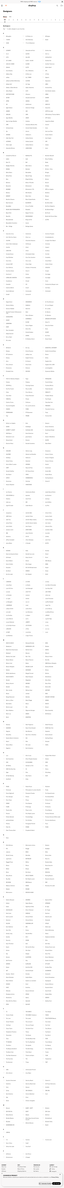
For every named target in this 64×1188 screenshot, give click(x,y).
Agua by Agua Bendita (11, 121)
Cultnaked (47, 291)
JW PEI (47, 543)
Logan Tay (47, 605)
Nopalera (47, 731)
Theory (27, 1031)
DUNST (47, 332)
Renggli (27, 848)
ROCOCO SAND (29, 892)
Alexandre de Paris (30, 50)
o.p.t (7, 755)
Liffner (27, 628)
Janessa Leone (9, 529)
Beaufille (8, 216)
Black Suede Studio (30, 199)
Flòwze (27, 399)
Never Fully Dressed (30, 728)
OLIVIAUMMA (29, 762)
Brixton (47, 179)
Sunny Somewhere (49, 977)
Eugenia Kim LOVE (50, 364)
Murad (46, 707)
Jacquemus (8, 512)
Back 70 (8, 162)
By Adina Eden (49, 202)
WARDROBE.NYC (10, 1125)
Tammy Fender (9, 1015)
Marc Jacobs (9, 690)
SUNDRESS (48, 970)
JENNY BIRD (29, 529)
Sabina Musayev (10, 899)
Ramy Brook (9, 875)
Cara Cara (8, 260)
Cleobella (28, 277)
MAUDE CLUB (29, 666)
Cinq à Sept (28, 264)
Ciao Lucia (28, 260)
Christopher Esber (30, 254)
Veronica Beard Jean (31, 1083)
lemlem (27, 598)
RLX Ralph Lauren (30, 879)
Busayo (47, 196)
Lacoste (8, 591)
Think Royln (29, 1052)
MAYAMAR (28, 670)
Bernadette (28, 172)
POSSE (27, 827)
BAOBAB (8, 189)
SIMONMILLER (29, 923)
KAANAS (8, 550)
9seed (46, 39)
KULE (46, 574)
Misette (47, 646)
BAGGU (8, 169)
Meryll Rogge (29, 700)
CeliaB (7, 294)
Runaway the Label (50, 885)
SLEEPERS (28, 957)
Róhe (46, 852)
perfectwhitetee (10, 820)
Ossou (46, 769)
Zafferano (8, 1154)
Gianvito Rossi (9, 443)
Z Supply (28, 1157)
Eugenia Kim (48, 361)
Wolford (47, 1114)
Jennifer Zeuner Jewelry (31, 523)
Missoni (47, 653)
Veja (7, 1097)
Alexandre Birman (10, 148)
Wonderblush (48, 1118)
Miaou (27, 703)
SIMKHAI (28, 913)
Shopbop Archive (10, 994)
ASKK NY (47, 104)
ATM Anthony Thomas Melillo (52, 114)
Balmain (8, 182)
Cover (46, 281)
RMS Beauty (29, 882)
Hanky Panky (9, 461)
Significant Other (30, 906)
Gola (27, 423)
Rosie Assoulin (49, 865)
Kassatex (8, 567)
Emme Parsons (29, 351)
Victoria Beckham (30, 1094)
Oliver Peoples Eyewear (31, 759)
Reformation (9, 892)
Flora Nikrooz (29, 392)
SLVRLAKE (28, 963)
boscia (27, 223)
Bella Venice (29, 165)
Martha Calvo (29, 649)
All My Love (28, 74)
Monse (47, 670)
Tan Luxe (8, 1018)
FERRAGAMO (9, 412)
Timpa (27, 1062)
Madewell (8, 653)
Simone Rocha (29, 920)
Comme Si (28, 294)
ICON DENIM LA (10, 495)
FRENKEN (47, 405)
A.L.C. (7, 53)
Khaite (27, 560)
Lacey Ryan (9, 585)
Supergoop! (48, 980)
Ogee (7, 772)
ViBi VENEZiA (29, 1090)
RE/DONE (8, 882)
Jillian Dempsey (29, 539)
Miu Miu (47, 659)
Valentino (8, 1083)
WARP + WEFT (29, 1108)
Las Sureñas (9, 615)
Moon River (48, 683)
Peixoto (8, 813)
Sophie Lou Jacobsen (31, 980)
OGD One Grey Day (10, 769)
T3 (6, 1011)
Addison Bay (9, 74)
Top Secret (47, 1031)
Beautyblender (9, 219)
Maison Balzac (9, 659)
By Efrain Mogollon (50, 206)
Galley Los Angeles (10, 423)
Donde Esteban (29, 332)
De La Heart (9, 337)
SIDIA (7, 1004)
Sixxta (27, 930)
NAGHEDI (8, 728)
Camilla (8, 247)
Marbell (8, 686)
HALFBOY (8, 454)
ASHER (47, 97)
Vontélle (47, 1087)
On (26, 769)
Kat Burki (8, 570)
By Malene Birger (49, 209)
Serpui (7, 967)
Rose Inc (47, 858)
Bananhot (8, 186)
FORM (27, 409)
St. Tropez (47, 910)
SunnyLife (47, 974)
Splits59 (28, 1004)
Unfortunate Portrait (31, 1069)
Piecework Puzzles (30, 793)
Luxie (46, 632)
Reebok (8, 889)
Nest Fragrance (29, 724)
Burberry (47, 192)
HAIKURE (8, 451)
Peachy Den (9, 810)
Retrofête (28, 855)
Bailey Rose (9, 175)
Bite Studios (29, 192)
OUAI (46, 775)
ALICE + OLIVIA (29, 60)
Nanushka (8, 734)
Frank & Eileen (49, 382)
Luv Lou (47, 628)
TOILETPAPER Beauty (50, 1018)
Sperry (27, 997)
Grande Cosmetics (30, 443)
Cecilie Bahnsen (10, 291)
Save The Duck (9, 943)
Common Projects (49, 233)
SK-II (27, 937)
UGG (7, 1069)
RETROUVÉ (28, 858)
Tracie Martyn (48, 1042)
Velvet (7, 1100)
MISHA (47, 649)
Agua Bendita (9, 117)
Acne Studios (9, 70)
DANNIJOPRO (9, 316)
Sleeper (27, 953)
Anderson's (28, 134)
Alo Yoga (28, 84)
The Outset (28, 1035)
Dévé (27, 312)
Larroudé (8, 612)
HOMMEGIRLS (29, 477)
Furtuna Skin (48, 415)
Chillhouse (28, 244)
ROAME (27, 889)
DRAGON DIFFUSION (50, 318)
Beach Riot (8, 212)
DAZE (7, 326)
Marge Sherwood (10, 697)
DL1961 (27, 322)
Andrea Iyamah (29, 141)
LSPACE (47, 615)
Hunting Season (49, 477)
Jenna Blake (9, 543)
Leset (27, 605)
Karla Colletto (9, 564)
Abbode (8, 67)
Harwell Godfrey (10, 471)
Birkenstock (29, 186)
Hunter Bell (48, 471)
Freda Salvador (49, 388)
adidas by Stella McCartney (13, 80)
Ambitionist (28, 104)
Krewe (46, 570)
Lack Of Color (9, 588)
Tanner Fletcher (10, 1021)
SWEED (47, 997)
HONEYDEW (29, 484)
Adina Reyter (9, 91)
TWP (46, 1062)
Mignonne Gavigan (30, 710)
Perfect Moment (10, 816)
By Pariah (47, 212)
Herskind (28, 461)
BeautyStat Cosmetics (11, 223)
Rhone (27, 865)
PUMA (46, 827)
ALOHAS (28, 80)
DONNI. (27, 335)
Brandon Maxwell (49, 155)
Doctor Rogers (29, 325)
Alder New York (10, 138)
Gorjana (28, 440)
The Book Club (9, 1052)
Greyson (47, 423)
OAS (7, 762)
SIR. (27, 926)
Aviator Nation (49, 134)
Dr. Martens (48, 315)
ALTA (27, 91)
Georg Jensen (9, 440)
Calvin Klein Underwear (12, 244)
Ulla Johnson (9, 1073)
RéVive (27, 862)
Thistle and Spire (30, 1055)
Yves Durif (28, 1146)
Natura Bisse (9, 744)
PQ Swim (47, 786)
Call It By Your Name (11, 237)
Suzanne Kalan (49, 987)
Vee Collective (9, 1094)
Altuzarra (28, 94)
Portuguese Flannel (30, 823)
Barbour (8, 192)
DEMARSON (29, 302)
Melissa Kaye (29, 690)
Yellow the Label (10, 1146)
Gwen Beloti (48, 443)
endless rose (29, 354)
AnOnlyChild (48, 57)
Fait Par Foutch (10, 388)
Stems (46, 933)
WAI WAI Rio (9, 1111)
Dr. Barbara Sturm (30, 339)
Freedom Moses (49, 395)
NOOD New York (49, 728)
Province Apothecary (50, 820)
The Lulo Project (30, 1025)
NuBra (46, 744)
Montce (47, 673)
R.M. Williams (9, 845)
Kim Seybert (29, 574)
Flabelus (28, 382)
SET (7, 970)
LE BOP (8, 632)
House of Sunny (49, 461)
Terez (7, 1038)
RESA (27, 852)
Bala (7, 179)
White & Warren (29, 1123)
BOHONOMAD (29, 216)
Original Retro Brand (50, 755)
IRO (26, 502)
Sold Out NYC (29, 967)
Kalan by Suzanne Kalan (12, 554)
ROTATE (47, 868)
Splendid (28, 1001)
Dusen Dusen (48, 339)
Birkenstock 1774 (30, 189)
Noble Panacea (49, 724)
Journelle (47, 533)
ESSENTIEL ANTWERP (51, 347)
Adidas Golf (9, 84)
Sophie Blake (29, 977)
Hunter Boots (48, 474)
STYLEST (47, 963)
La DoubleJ (8, 595)
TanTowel (8, 1025)
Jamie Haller (9, 526)
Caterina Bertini (10, 287)
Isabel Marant (29, 505)
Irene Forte (28, 498)
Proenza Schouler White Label (52, 816)
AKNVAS (8, 134)
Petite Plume (29, 786)
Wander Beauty (10, 1118)
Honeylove (47, 451)
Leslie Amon (29, 608)
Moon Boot (48, 680)
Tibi (26, 1058)
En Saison (28, 361)
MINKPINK (28, 717)
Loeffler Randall (49, 602)
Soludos (28, 974)
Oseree (47, 759)
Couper (47, 270)
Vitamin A (47, 1080)
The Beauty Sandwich (11, 1048)
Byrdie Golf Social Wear (51, 216)
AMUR (27, 117)
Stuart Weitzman (49, 957)
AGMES (8, 111)
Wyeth (46, 1125)
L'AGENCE (8, 581)
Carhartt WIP (9, 264)
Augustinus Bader (49, 121)
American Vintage (30, 107)
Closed (27, 281)
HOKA (27, 474)
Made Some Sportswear (12, 649)
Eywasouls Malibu (49, 371)
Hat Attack (8, 474)
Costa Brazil (48, 260)
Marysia (28, 653)
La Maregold (9, 602)
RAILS (7, 868)
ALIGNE (28, 64)
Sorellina (28, 987)
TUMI (46, 1055)
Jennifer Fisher (29, 516)
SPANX (27, 994)
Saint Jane (8, 913)
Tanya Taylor (9, 1028)
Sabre (7, 906)
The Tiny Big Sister (30, 1042)
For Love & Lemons (30, 405)
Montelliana (48, 676)
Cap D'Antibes (9, 257)
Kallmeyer (8, 557)
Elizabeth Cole (9, 371)
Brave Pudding (48, 159)
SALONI (8, 923)
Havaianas (8, 481)
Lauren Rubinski (10, 622)
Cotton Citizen (48, 264)
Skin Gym (28, 950)
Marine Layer (9, 707)
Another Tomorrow (49, 64)
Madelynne (8, 646)
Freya (46, 412)
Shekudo (8, 990)
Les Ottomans (29, 612)
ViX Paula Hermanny (50, 1083)
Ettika (46, 357)
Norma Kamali (48, 734)
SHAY (7, 987)
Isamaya (47, 498)
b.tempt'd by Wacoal (11, 155)
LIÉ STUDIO (29, 625)
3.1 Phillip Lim (29, 36)
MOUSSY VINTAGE (50, 697)
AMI (27, 111)
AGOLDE (8, 114)
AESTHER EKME (10, 94)
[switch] (4, 36)
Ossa (46, 765)
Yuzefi (27, 1143)
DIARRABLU (29, 318)
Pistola (27, 796)
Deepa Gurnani (9, 333)
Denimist (28, 308)
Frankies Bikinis (49, 385)
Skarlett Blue (29, 933)
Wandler (8, 1121)
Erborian (28, 368)
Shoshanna (9, 997)
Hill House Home (30, 471)
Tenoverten (8, 1035)
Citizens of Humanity (31, 267)
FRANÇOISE (48, 378)
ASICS (46, 101)
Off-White (8, 765)
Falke (7, 392)
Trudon (47, 1052)
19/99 (7, 43)
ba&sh (7, 159)
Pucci (46, 823)
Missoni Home (48, 656)
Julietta (47, 536)
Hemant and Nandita (31, 454)
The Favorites (9, 1058)
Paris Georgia (9, 796)
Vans (7, 1087)
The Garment (9, 1062)
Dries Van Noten (49, 325)
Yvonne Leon (48, 1139)
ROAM (27, 885)
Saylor (7, 947)
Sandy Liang (9, 933)
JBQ (7, 533)
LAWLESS (8, 628)
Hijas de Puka (29, 467)
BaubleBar (8, 206)
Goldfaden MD (29, 430)
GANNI (7, 426)
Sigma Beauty (29, 903)
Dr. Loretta (47, 308)
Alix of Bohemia (29, 70)
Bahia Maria (9, 172)
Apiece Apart (48, 67)
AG (6, 104)
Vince (27, 1097)
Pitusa (27, 800)
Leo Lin (27, 602)
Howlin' (47, 464)
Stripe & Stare (48, 950)
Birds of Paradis (30, 182)
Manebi (8, 680)
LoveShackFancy (49, 612)
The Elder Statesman (11, 1055)
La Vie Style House (10, 625)
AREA (46, 84)
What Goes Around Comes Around (32, 1118)
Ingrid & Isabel (9, 505)
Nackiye (8, 724)
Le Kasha (28, 585)
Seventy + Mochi (10, 974)
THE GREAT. (29, 1011)
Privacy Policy (55, 1177)
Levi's (27, 618)
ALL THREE (28, 77)
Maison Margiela (10, 666)
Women (5, 17)
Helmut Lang (29, 451)
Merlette (28, 697)
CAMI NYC (8, 250)
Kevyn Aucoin (29, 557)
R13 (7, 848)
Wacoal (8, 1108)
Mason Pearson (29, 659)
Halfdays (8, 457)
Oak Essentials (10, 759)
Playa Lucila (29, 810)
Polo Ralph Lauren (30, 813)
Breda (46, 162)
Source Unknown (30, 990)
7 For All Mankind (30, 43)
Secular (8, 957)
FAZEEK (8, 409)
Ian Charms (9, 492)
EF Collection (9, 354)
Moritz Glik (48, 686)
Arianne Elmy (48, 87)
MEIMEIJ (28, 683)
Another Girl (48, 60)
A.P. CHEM (8, 60)
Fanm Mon (8, 395)
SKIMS (27, 940)
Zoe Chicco (28, 1154)
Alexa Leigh (9, 144)
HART (7, 467)
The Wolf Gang (29, 1048)
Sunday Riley (48, 967)
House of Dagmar (49, 457)
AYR (46, 141)
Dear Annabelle (10, 330)
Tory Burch (48, 1035)
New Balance (29, 731)
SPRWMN (47, 903)
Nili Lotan (28, 744)
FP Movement (29, 412)
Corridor (47, 254)
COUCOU (47, 267)
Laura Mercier (9, 618)
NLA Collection (29, 748)
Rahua (7, 865)
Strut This (47, 953)
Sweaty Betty (48, 994)
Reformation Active (30, 845)
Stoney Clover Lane (50, 947)
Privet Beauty (48, 810)
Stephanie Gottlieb (50, 937)
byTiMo (47, 219)
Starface (47, 913)
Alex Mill (28, 57)
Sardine (8, 937)
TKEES (47, 1015)
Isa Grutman (48, 495)
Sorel (27, 984)
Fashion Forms (9, 402)
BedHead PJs (29, 155)
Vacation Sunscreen (11, 1080)
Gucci (46, 433)
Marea (7, 693)
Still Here (47, 943)
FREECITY (47, 392)
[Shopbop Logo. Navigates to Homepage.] (32, 6)
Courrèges (47, 274)
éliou (7, 361)
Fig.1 (7, 415)
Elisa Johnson (9, 364)
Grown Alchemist (49, 426)
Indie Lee (8, 502)
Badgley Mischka (10, 165)
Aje (7, 131)
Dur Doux (47, 335)
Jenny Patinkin (29, 533)
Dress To (47, 322)
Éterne (46, 354)
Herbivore (28, 457)
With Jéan (47, 1111)
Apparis (47, 77)
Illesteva (8, 498)
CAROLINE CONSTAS (11, 277)
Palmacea (8, 790)
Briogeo (47, 172)
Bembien (28, 169)
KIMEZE (28, 570)
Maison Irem (9, 663)
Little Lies (47, 595)
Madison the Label (10, 656)
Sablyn (7, 903)
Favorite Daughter (10, 405)
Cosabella (47, 257)
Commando (28, 291)
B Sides (47, 186)
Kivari (46, 557)
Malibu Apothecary (10, 673)
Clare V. (27, 270)
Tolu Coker (48, 1021)
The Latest (28, 1018)
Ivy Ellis (47, 505)
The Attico (8, 1045)
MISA (46, 643)
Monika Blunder (49, 666)
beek (27, 159)
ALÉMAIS (8, 141)
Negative (8, 748)
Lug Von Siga (48, 618)
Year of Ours (9, 1143)
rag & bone (8, 858)
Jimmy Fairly (48, 512)
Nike (27, 741)
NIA (26, 738)
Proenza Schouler (49, 813)
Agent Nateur (9, 107)
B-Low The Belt (29, 206)
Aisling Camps (9, 128)
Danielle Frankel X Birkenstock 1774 (13, 312)
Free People (48, 399)
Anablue (28, 121)
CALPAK (8, 240)
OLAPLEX (8, 779)
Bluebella (28, 209)
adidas (7, 77)
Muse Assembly (49, 710)
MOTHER (47, 690)
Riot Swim (28, 872)
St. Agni (47, 906)
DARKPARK (9, 323)
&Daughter (8, 36)
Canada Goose (9, 254)
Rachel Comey (9, 855)
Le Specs (28, 615)
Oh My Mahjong (10, 775)
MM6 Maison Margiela (50, 663)
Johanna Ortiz (48, 526)
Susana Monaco (49, 984)
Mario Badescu (9, 710)
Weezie (27, 1114)
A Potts (47, 74)
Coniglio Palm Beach (50, 240)
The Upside (28, 1045)
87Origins (47, 36)
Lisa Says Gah (48, 588)
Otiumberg (47, 772)
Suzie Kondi (48, 990)
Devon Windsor (29, 315)
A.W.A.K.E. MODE (10, 64)
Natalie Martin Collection (12, 738)
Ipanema (28, 495)
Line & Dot (28, 632)
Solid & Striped (29, 970)
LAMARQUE (9, 605)
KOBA (46, 564)
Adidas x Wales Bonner (11, 87)
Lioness (47, 581)
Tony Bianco (48, 1028)
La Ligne (8, 598)
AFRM (7, 101)
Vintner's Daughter (30, 1100)
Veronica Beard (29, 1080)
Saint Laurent (9, 916)
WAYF (27, 1111)
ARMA (46, 94)
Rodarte (47, 845)
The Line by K (29, 1021)
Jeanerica (8, 536)
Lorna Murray (48, 608)
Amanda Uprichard (30, 97)
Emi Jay (27, 347)
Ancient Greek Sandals (31, 128)
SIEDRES (28, 899)
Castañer (8, 284)
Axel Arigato (48, 138)
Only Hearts (28, 775)
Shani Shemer (9, 980)
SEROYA (8, 963)
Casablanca (9, 281)
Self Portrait (9, 960)
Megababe (28, 680)
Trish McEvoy (48, 1048)
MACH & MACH (10, 643)
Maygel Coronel (29, 673)
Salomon (8, 920)
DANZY (8, 320)
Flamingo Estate (30, 385)
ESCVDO (28, 371)
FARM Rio (8, 399)
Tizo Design (48, 1011)
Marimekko (9, 703)
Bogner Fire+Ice (29, 212)
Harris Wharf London (11, 464)
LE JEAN (28, 581)
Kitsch (46, 554)
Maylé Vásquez (29, 676)
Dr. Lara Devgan (49, 305)
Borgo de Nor (29, 219)
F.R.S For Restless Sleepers (12, 378)
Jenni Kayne (28, 526)
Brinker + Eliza (49, 169)
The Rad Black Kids (30, 1038)
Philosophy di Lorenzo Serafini (33, 790)
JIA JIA (27, 536)
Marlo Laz (8, 713)
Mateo (27, 663)
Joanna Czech (48, 516)
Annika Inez (48, 50)
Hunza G (47, 481)
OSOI (46, 762)
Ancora (27, 131)
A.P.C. (7, 57)
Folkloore (28, 402)
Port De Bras (29, 820)
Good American (29, 433)
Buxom (47, 199)
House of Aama (49, 454)
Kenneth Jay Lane (30, 554)
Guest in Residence (50, 436)
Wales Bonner (9, 1114)
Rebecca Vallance (10, 885)
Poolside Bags (29, 816)
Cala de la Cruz (10, 233)
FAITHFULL (9, 385)
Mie (26, 707)
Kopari (47, 567)
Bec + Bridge (9, 226)
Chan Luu (28, 237)
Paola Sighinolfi (10, 793)
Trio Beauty (48, 1045)
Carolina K (8, 274)
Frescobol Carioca (49, 409)
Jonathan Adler (49, 529)
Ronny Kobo (48, 855)
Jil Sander (28, 543)
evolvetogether (48, 368)
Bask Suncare (9, 202)
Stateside (47, 920)
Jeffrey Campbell (10, 539)
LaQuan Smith (9, 608)
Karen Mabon (9, 560)
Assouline (47, 107)
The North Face (29, 1028)
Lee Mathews (9, 635)
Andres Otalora (29, 144)
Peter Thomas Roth (11, 830)
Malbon (8, 670)
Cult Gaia (47, 287)
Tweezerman (48, 1058)
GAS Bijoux (9, 433)
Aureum (47, 124)
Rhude (27, 868)
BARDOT (8, 196)
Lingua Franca (29, 635)
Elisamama (9, 368)
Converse (47, 244)
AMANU (28, 101)
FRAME (27, 415)
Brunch (47, 182)
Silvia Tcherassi (29, 910)
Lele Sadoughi (29, 588)
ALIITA (27, 67)
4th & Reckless (29, 39)
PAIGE (7, 786)
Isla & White (48, 502)
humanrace (48, 467)
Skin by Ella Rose (30, 947)
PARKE (7, 803)
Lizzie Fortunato (49, 598)
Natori (7, 741)
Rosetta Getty (48, 862)
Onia (27, 772)
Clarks (27, 274)
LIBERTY (28, 622)
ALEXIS (27, 53)
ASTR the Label (49, 111)
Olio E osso (28, 755)
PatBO (7, 806)
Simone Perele (29, 916)
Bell (26, 162)
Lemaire (28, 595)
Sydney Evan (48, 1001)
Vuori (46, 1094)
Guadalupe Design (49, 430)
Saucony (8, 940)
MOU (46, 693)
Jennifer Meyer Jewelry (31, 519)
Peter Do (8, 827)
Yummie (28, 1139)
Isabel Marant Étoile (50, 492)
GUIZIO (47, 440)
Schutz (7, 950)
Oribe (27, 779)
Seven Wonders (10, 977)
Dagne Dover (9, 302)
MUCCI (47, 703)
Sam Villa (8, 930)
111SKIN (8, 39)
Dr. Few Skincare (49, 302)
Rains (7, 872)
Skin (27, 943)
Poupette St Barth (30, 830)
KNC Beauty (48, 560)
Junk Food (47, 539)
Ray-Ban (8, 879)
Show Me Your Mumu (11, 1001)
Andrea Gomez (29, 138)
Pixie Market (29, 803)
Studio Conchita (49, 960)
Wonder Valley (48, 1121)
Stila (46, 940)
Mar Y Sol (28, 656)
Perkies (8, 823)
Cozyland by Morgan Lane (51, 284)
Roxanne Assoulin (49, 879)
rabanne (8, 852)
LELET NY (28, 591)
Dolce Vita (28, 328)
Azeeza (47, 144)
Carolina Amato (10, 270)
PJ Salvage (28, 806)
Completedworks (49, 237)
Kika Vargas (29, 564)
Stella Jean (48, 926)
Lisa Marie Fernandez (50, 585)
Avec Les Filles (49, 131)
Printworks (48, 806)
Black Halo (28, 196)
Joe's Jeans (48, 523)
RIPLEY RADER (29, 875)
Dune (46, 328)
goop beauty (29, 436)
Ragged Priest (9, 862)
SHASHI (8, 984)
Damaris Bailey (10, 305)
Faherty (8, 382)
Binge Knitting (29, 179)
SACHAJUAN (9, 910)
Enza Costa (28, 364)
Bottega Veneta (29, 226)
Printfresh (47, 803)
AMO (27, 114)
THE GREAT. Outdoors (31, 1015)
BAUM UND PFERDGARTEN (13, 209)
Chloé (27, 250)
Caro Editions (9, 267)
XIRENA (8, 1132)
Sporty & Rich (48, 899)
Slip (27, 960)
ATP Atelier (48, 117)
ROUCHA (47, 872)
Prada (46, 790)
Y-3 (7, 1139)
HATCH (8, 477)
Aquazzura (47, 80)
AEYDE (8, 97)
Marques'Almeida (30, 643)
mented (27, 693)
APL (46, 70)
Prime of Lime (48, 800)
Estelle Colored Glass (50, 351)
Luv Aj (46, 625)
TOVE (46, 1038)
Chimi (27, 247)
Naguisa (8, 731)
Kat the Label (9, 574)
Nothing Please (49, 738)
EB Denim (8, 347)
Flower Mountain (30, 395)
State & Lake (48, 916)
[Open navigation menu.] (2, 5)
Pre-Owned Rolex (49, 796)
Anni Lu (47, 53)
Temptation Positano (11, 1031)
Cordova (47, 250)
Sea (7, 953)
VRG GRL (47, 1090)
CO (26, 284)
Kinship (47, 550)
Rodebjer (47, 848)
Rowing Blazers (49, 875)
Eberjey (8, 351)
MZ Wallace (48, 713)
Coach (27, 287)
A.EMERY (8, 50)
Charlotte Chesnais (30, 240)
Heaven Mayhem (10, 484)
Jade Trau (8, 519)
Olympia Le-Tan (29, 765)
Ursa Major (28, 1073)
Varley (7, 1090)
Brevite (47, 165)
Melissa (27, 686)
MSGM (47, 700)
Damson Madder (10, 308)
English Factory (29, 357)
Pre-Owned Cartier (49, 793)
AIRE (7, 124)
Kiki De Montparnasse (31, 567)
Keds (27, 550)
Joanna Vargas (48, 519)
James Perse (9, 523)
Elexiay (8, 357)
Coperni (47, 247)
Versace (27, 1087)
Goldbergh (28, 426)
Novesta (47, 741)
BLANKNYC (28, 202)
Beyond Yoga (29, 175)
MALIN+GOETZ (10, 676)
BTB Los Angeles (49, 189)
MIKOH (27, 713)
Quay (7, 837)
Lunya (46, 622)
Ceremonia (28, 233)
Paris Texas (9, 800)
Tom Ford (47, 1025)
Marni (7, 717)
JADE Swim (9, 516)
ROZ (46, 882)
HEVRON (28, 464)
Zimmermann (9, 1157)
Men (10, 17)
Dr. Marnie (47, 312)
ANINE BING (29, 148)
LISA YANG (48, 591)
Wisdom (47, 1108)
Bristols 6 (47, 175)
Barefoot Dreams (10, 199)
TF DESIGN (9, 1042)
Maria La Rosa (9, 700)
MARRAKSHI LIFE (30, 646)
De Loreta (8, 340)
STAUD (47, 923)
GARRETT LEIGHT (10, 430)
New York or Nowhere (31, 734)
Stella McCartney (49, 930)
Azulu (46, 148)
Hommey (28, 481)
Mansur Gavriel (10, 683)
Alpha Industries (30, 87)
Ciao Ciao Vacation (30, 257)
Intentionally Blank (30, 492)
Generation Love (10, 436)
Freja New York (49, 402)
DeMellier (28, 305)
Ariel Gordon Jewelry (50, 91)
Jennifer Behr (29, 512)
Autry (46, 128)
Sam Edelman (9, 926)
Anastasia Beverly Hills (31, 124)
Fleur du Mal (29, 388)
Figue (27, 378)
